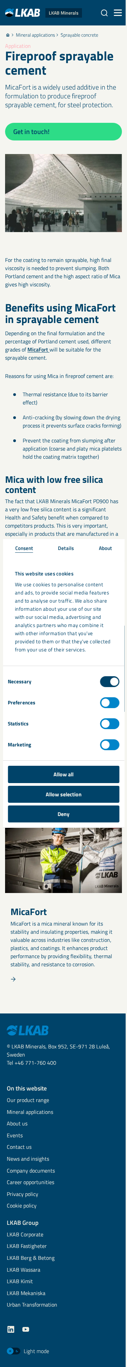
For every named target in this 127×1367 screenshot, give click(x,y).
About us (17, 1124)
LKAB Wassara (23, 1270)
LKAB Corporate (25, 1235)
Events (15, 1136)
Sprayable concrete (79, 35)
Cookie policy (22, 1206)
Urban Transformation (32, 1305)
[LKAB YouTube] (26, 1329)
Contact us (19, 1147)
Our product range (28, 1100)
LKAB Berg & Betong (31, 1258)
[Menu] (118, 13)
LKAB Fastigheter (27, 1246)
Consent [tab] (24, 548)
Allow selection (64, 794)
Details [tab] (66, 548)
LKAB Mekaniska (26, 1293)
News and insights (28, 1159)
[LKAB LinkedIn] (11, 1329)
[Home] (7, 35)
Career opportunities (30, 1182)
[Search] (104, 13)
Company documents (31, 1171)
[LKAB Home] (27, 1030)
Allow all (63, 774)
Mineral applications (35, 35)
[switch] (109, 702)
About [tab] (105, 548)
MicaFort (38, 349)
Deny (63, 814)
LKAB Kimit (20, 1281)
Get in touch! (31, 131)
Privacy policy (22, 1194)
